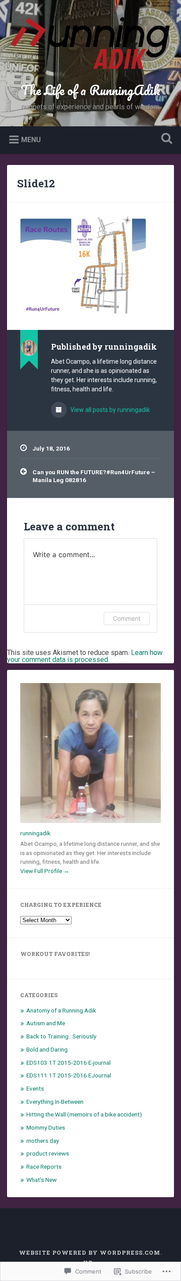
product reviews (47, 1153)
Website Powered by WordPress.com (89, 1252)
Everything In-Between (54, 1101)
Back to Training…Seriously (61, 1036)
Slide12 (36, 183)
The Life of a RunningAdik (90, 90)
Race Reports (44, 1166)
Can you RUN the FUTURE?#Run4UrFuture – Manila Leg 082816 (94, 476)
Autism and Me (45, 1023)
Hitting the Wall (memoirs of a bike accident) (84, 1114)
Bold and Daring (47, 1049)
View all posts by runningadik (109, 409)
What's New (41, 1179)
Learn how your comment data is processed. (85, 656)
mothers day (42, 1140)
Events (35, 1088)
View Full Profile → (44, 870)
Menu (31, 140)
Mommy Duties (45, 1127)
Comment (127, 618)
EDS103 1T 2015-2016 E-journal (68, 1062)
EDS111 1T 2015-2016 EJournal (68, 1075)
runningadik (35, 833)
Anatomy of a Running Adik (61, 1010)
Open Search (165, 139)
